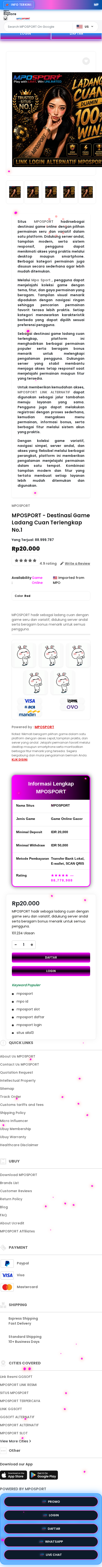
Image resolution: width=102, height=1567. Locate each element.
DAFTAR (76, 33)
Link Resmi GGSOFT (16, 1376)
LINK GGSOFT (11, 1409)
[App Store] (14, 1476)
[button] (86, 61)
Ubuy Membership (15, 1128)
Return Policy (11, 1199)
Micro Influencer (14, 1120)
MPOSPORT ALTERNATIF (19, 1425)
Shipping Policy (13, 1112)
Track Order (10, 1096)
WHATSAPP (54, 1542)
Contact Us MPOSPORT (19, 1064)
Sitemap (7, 1088)
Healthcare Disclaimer (19, 1145)
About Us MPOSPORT (17, 1056)
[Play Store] (43, 1476)
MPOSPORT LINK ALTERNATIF (44, 392)
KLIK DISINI (20, 760)
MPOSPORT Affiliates (17, 1231)
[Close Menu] (5, 20)
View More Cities (14, 1441)
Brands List (9, 1183)
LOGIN (25, 33)
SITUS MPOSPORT (14, 1392)
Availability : (21, 580)
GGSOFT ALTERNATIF (17, 1417)
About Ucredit (12, 1223)
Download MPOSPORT (18, 1174)
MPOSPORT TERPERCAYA (20, 1401)
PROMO (54, 1500)
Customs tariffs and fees (22, 1104)
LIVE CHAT (54, 1556)
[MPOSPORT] (23, 18)
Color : (22, 596)
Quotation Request (16, 1072)
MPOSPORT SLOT (14, 1433)
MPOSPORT (43, 221)
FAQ (3, 1215)
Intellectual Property (18, 1080)
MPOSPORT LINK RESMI (18, 1384)
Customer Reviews (16, 1191)
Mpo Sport (40, 280)
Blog (4, 1207)
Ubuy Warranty (13, 1137)
